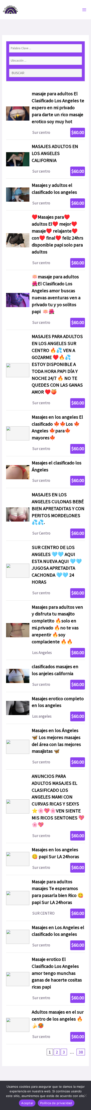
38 (81, 1052)
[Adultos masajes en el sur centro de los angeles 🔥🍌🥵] (45, 1024)
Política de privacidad (56, 1103)
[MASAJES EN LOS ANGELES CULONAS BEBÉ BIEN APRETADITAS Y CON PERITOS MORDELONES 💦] (45, 514)
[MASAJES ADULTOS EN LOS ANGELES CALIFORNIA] (45, 159)
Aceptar (27, 1103)
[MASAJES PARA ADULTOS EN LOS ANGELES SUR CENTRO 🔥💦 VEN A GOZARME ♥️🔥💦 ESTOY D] (45, 370)
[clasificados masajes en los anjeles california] (45, 676)
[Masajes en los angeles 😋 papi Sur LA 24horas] (45, 859)
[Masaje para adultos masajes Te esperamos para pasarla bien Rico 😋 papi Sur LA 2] (45, 898)
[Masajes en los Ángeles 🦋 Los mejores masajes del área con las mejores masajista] (45, 746)
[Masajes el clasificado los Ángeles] (45, 472)
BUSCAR (18, 73)
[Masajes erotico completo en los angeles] (45, 708)
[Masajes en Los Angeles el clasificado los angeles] (45, 936)
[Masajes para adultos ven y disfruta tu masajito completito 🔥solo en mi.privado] (45, 630)
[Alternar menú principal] (84, 9)
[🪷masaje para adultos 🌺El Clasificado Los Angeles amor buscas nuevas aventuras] (45, 300)
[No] (85, 1095)
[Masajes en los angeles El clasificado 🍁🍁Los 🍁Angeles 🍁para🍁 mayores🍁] (45, 433)
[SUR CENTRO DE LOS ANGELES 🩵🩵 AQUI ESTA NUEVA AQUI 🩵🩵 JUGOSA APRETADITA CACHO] (45, 570)
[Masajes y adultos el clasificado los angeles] (45, 194)
